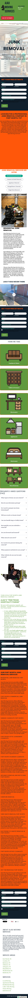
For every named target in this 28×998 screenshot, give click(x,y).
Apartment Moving (8, 983)
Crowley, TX (6, 961)
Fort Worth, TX (7, 959)
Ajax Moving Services (9, 7)
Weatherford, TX (7, 970)
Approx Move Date (6, 95)
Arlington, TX (7, 967)
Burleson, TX (6, 963)
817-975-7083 (20, 8)
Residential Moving (8, 985)
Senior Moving (7, 988)
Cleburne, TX (6, 965)
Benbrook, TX (7, 972)
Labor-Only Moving (8, 986)
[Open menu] (2, 15)
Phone (3, 87)
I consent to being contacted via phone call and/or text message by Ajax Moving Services (13, 101)
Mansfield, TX (7, 968)
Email (3, 91)
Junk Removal (7, 990)
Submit (4, 105)
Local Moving (7, 981)
